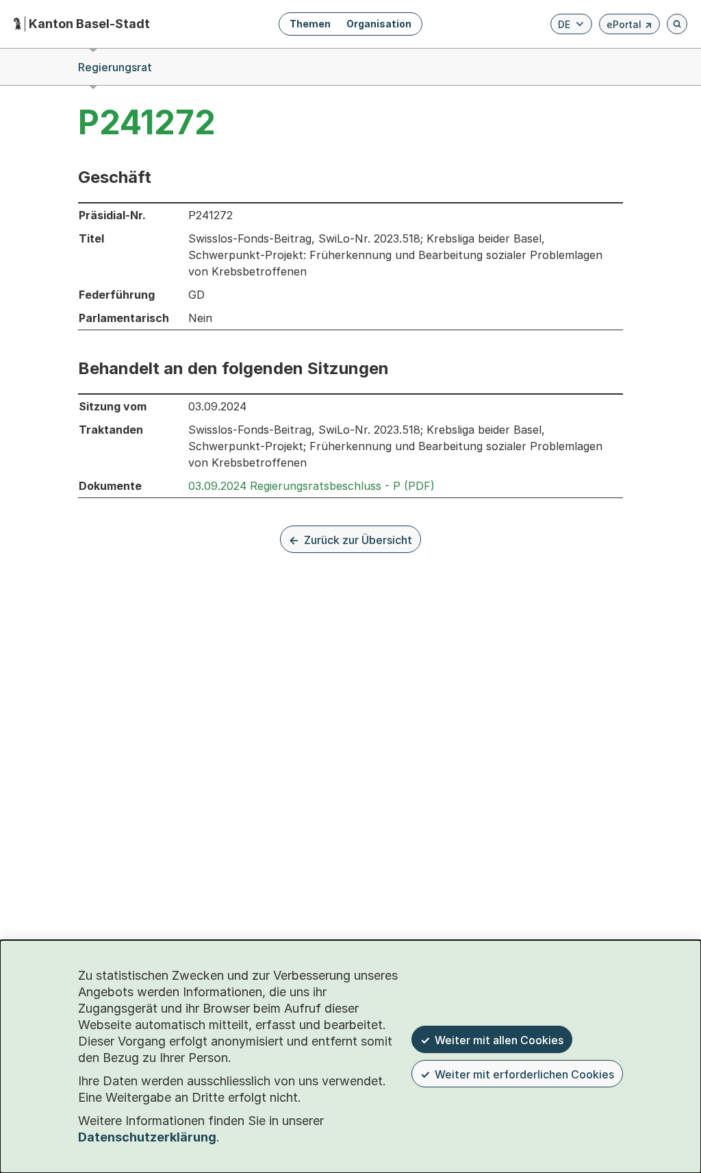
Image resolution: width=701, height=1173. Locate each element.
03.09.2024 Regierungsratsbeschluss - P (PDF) (311, 486)
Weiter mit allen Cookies (499, 1040)
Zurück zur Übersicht (358, 540)
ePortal (629, 26)
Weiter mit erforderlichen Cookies (524, 1074)
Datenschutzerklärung (147, 1137)
